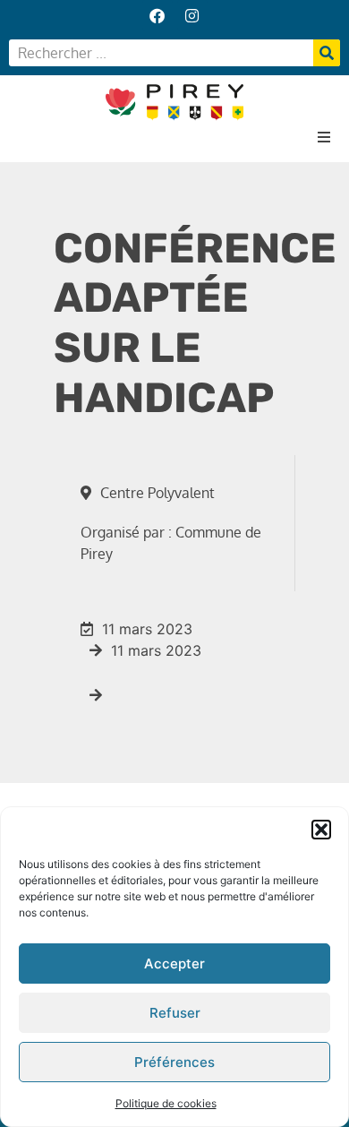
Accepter (174, 963)
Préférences (174, 1062)
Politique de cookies (166, 1103)
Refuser (174, 1012)
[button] (321, 830)
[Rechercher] (326, 52)
